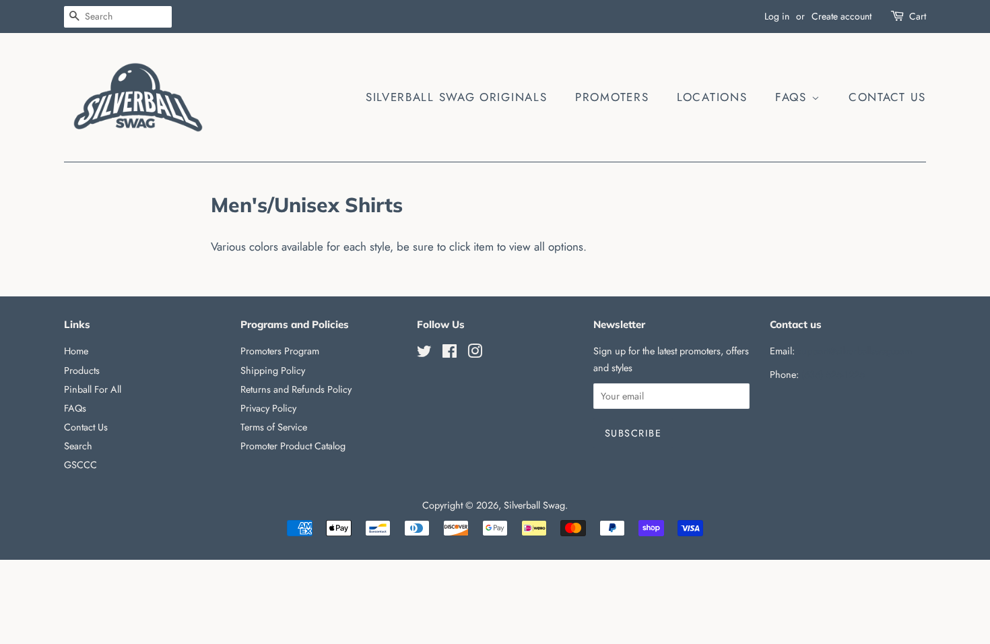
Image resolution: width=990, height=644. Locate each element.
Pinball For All (92, 389)
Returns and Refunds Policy (296, 389)
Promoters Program (279, 351)
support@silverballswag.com (854, 351)
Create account (841, 16)
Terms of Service (273, 427)
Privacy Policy (268, 408)
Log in (776, 16)
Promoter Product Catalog (292, 446)
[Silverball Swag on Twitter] (424, 353)
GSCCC (80, 465)
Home (76, 351)
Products (82, 370)
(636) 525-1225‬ (833, 374)
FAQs (793, 97)
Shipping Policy (272, 370)
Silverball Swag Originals (457, 97)
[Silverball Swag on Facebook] (449, 353)
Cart (917, 16)
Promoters (612, 97)
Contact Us (887, 97)
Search (78, 446)
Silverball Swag (534, 505)
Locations (712, 97)
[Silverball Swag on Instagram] (474, 353)
